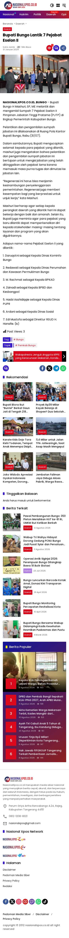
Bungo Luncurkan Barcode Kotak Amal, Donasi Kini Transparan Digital (44, 583)
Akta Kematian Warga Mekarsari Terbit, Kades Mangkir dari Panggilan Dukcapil (40, 711)
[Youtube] (25, 901)
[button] (52, 5)
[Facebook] (42, 368)
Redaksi (7, 886)
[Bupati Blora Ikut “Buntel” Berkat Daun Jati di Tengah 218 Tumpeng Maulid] (18, 391)
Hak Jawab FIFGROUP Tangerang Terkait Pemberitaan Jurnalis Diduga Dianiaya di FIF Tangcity (40, 752)
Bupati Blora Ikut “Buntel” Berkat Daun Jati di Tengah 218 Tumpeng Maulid (16, 408)
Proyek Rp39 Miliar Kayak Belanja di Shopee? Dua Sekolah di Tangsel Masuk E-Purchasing (50, 408)
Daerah (7, 29)
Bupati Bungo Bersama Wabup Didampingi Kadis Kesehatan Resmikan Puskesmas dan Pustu (44, 626)
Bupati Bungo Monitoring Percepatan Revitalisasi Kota (42, 605)
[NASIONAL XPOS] (24, 5)
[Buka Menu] (58, 5)
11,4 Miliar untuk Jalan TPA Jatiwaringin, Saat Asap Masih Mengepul (50, 443)
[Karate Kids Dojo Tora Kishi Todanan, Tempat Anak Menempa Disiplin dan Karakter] (18, 426)
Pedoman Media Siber (16, 875)
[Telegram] (56, 368)
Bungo (20, 339)
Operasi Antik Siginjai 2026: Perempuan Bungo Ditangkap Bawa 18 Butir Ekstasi (42, 562)
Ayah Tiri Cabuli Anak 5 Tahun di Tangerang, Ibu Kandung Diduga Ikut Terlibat (40, 725)
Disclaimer (9, 869)
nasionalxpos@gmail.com (25, 823)
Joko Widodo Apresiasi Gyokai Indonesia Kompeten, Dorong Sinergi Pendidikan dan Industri (18, 478)
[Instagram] (19, 901)
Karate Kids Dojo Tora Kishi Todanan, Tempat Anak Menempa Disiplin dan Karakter (18, 443)
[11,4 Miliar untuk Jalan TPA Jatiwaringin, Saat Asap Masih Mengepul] (51, 426)
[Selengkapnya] (34, 779)
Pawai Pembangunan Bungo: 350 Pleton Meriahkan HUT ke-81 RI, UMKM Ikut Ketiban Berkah (44, 519)
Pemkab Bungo (27, 345)
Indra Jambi (9, 47)
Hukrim (27, 570)
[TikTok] (45, 901)
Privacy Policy (11, 880)
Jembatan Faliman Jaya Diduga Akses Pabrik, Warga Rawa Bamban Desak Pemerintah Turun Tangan (49, 478)
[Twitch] (32, 901)
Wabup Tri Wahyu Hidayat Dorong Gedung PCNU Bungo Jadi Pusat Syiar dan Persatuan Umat (43, 542)
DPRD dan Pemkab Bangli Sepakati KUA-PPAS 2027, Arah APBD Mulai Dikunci (41, 698)
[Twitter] (49, 368)
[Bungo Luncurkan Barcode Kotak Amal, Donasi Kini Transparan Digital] (12, 586)
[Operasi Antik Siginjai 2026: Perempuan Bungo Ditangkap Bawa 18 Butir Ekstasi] (12, 565)
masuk (22, 500)
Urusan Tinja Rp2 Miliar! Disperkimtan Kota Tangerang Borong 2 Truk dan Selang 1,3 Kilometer (38, 738)
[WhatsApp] (63, 368)
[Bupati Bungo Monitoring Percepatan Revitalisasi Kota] (12, 608)
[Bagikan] (63, 48)
